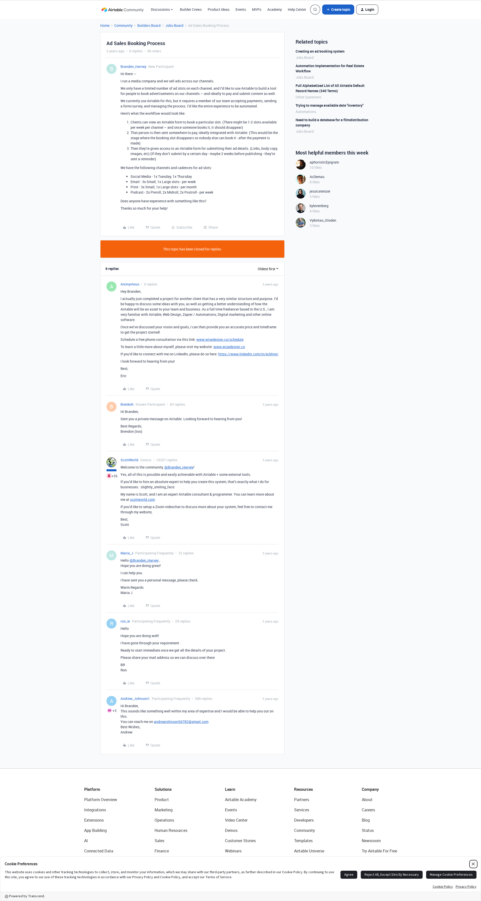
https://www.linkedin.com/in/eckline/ (248, 354)
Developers (304, 820)
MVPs (256, 9)
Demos (231, 830)
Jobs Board (174, 25)
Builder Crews (191, 9)
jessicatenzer (320, 191)
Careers (368, 810)
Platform (92, 789)
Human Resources (171, 830)
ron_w (125, 621)
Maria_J (127, 553)
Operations (164, 820)
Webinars (233, 851)
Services (301, 810)
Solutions (163, 789)
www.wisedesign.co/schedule (220, 339)
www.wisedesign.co (229, 346)
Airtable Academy (241, 799)
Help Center (297, 9)
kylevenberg (319, 205)
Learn (230, 789)
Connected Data (98, 851)
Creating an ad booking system (320, 51)
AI (86, 840)
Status (368, 830)
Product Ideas (218, 9)
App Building (95, 830)
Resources (303, 789)
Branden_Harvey (133, 66)
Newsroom (371, 840)
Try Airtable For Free (379, 851)
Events (240, 9)
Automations (306, 111)
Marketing (164, 810)
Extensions (94, 820)
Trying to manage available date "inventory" (330, 105)
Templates (303, 840)
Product (162, 799)
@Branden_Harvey (178, 467)
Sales (159, 840)
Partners (301, 799)
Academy (274, 9)
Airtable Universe (309, 851)
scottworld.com (142, 499)
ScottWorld (129, 460)
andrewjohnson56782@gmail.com (181, 721)
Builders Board (149, 25)
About (367, 799)
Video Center (236, 820)
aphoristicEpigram (324, 162)
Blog (366, 820)
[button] (338, 10)
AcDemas (317, 176)
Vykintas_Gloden (323, 220)
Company (370, 789)
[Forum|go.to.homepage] (122, 10)
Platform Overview (100, 799)
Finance (162, 851)
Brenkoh (127, 404)
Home (104, 25)
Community (123, 25)
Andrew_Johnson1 (135, 698)
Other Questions (308, 97)
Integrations (95, 810)
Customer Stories (240, 840)
